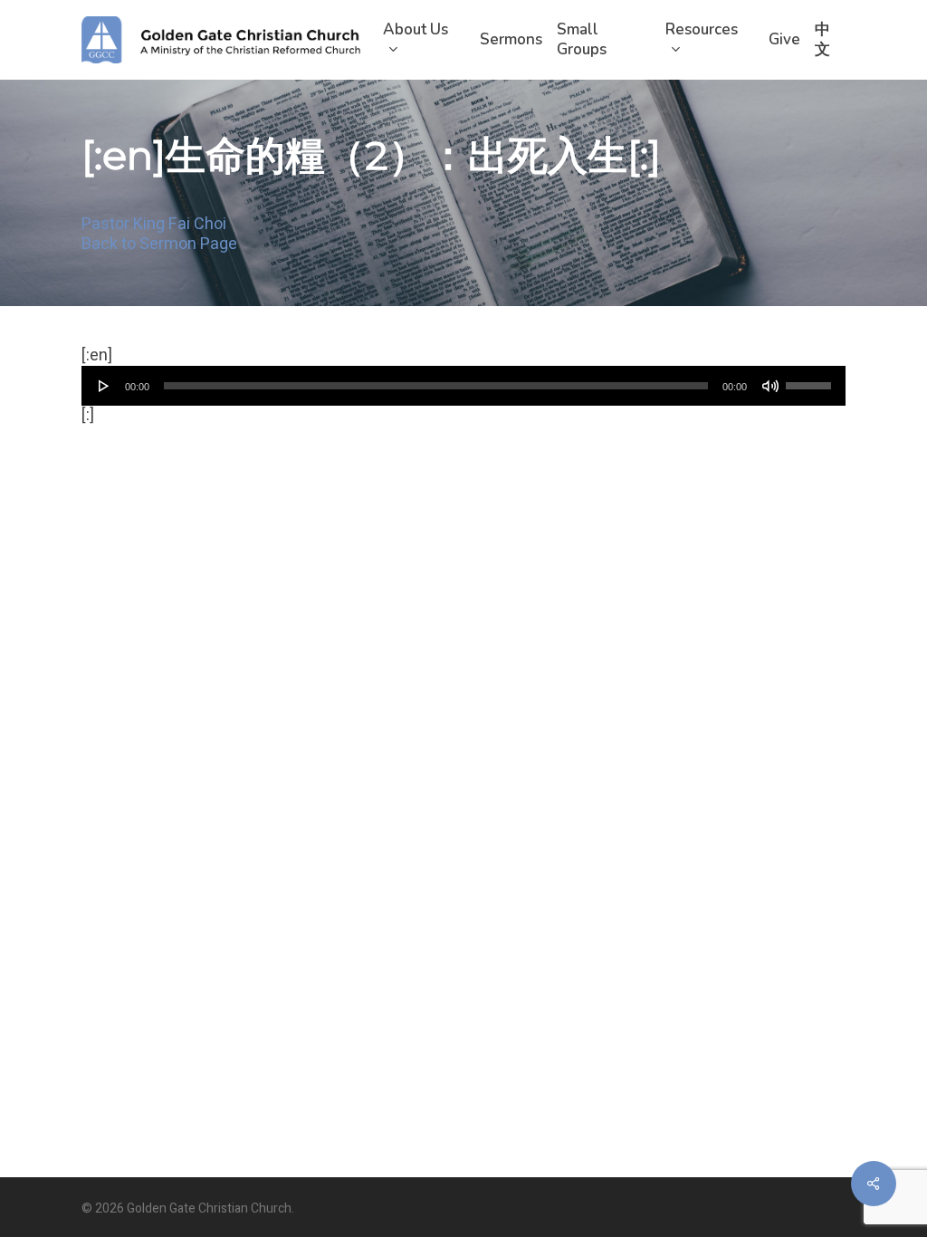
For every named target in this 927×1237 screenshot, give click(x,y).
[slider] (811, 379)
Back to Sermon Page (159, 245)
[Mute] (770, 386)
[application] (463, 386)
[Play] (104, 386)
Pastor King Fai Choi (153, 225)
